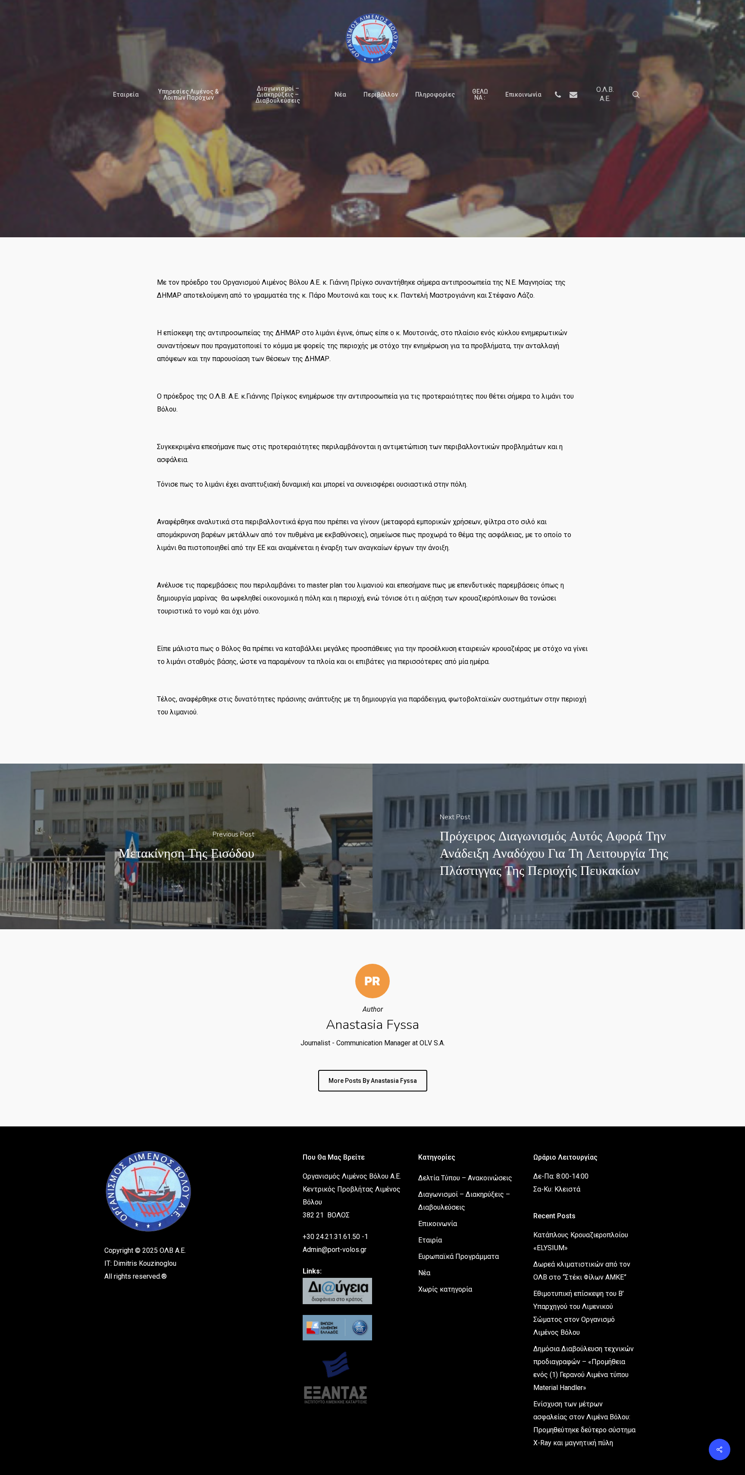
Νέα (429, 199)
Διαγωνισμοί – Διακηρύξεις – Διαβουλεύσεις (464, 1200)
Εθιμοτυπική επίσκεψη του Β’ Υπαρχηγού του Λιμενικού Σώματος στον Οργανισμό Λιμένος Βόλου (578, 1313)
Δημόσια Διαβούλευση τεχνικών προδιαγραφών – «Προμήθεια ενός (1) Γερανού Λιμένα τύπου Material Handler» (583, 1368)
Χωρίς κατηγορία (445, 1289)
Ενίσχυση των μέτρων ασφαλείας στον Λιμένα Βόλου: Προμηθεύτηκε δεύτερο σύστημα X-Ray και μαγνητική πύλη (584, 1423)
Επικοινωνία (437, 1224)
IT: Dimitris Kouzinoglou (140, 1263)
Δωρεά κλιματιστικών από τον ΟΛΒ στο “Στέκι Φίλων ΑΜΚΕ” (581, 1270)
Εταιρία (430, 1240)
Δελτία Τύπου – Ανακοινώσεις (358, 199)
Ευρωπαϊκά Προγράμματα (458, 1256)
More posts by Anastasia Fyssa (373, 1080)
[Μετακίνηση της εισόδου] (186, 846)
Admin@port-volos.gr (334, 1249)
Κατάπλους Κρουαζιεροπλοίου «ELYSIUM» (580, 1241)
